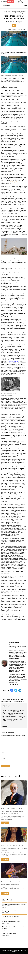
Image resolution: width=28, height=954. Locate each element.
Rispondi (5, 726)
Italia (12, 11)
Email (3, 758)
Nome (3, 752)
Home (5, 11)
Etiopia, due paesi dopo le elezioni (10, 916)
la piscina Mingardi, (12, 181)
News (9, 11)
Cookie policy (14, 951)
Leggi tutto (5, 823)
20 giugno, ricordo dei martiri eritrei (11, 921)
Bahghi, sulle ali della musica (9, 933)
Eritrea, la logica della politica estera (11, 911)
